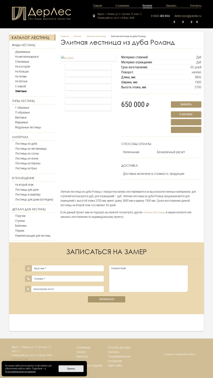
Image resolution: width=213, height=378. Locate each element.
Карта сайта (115, 365)
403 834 (160, 16)
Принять (71, 368)
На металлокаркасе (27, 56)
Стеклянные (22, 61)
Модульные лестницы (28, 127)
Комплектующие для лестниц (32, 235)
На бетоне (21, 81)
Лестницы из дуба (26, 143)
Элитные (21, 91)
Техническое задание (90, 365)
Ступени (20, 220)
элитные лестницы (154, 212)
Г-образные (22, 107)
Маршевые (21, 122)
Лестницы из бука (26, 168)
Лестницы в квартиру (28, 194)
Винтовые (21, 117)
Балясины (21, 225)
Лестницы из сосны (27, 153)
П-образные (22, 112)
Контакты (113, 352)
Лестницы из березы (27, 163)
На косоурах (22, 66)
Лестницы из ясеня (26, 158)
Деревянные (22, 52)
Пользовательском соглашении (20, 371)
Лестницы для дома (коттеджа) (34, 199)
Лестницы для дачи (27, 189)
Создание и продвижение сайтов (179, 354)
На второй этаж (24, 184)
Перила (19, 230)
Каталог (81, 352)
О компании (83, 347)
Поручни (20, 216)
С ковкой (20, 86)
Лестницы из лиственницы (31, 148)
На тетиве (21, 76)
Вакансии (82, 356)
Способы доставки (119, 347)
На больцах (22, 71)
